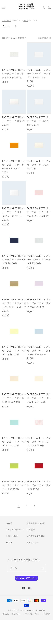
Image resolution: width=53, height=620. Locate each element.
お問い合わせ (12, 536)
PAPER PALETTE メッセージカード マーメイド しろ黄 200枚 (14, 350)
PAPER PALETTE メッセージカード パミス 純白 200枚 (39, 121)
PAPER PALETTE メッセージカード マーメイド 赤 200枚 (39, 485)
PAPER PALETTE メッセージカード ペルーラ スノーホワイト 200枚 (14, 214)
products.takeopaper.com (25, 610)
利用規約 (31, 529)
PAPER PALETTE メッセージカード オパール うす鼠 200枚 (39, 259)
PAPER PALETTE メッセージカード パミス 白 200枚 (39, 165)
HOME (9, 523)
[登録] (43, 568)
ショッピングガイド (15, 529)
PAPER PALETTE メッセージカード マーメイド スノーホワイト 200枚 (39, 75)
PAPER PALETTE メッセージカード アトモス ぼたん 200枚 (39, 442)
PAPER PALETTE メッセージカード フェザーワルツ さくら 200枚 (39, 212)
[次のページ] (34, 506)
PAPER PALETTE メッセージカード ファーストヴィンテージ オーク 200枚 (14, 305)
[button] (3, 7)
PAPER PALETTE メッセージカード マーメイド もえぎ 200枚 (14, 485)
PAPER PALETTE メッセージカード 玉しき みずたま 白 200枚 (14, 73)
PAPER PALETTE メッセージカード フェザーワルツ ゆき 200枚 (39, 398)
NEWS (9, 542)
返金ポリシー (33, 542)
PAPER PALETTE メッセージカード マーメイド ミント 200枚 (14, 442)
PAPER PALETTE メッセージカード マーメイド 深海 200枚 (14, 259)
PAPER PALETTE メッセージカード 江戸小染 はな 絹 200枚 (14, 398)
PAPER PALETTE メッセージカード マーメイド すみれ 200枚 (39, 303)
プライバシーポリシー (33, 614)
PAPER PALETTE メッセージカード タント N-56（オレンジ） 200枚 (14, 167)
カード (25, 20)
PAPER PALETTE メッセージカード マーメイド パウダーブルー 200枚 (39, 352)
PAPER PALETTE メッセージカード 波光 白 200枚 (14, 121)
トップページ (6, 20)
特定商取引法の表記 (36, 523)
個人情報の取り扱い (36, 536)
